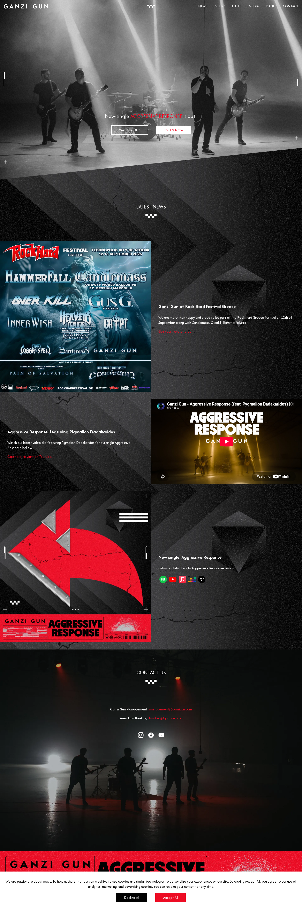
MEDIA (254, 6)
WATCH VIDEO (129, 130)
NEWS (202, 6)
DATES (236, 6)
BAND (270, 6)
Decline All (131, 897)
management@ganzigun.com (170, 709)
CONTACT (290, 6)
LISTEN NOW (173, 130)
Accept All (170, 897)
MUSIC (220, 6)
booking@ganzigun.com (166, 718)
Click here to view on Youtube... (30, 456)
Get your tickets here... (174, 331)
